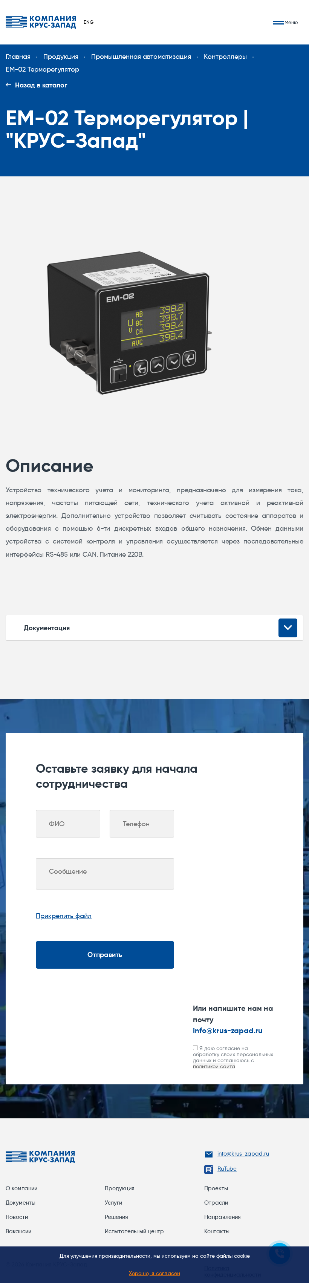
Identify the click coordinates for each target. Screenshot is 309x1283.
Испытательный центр (134, 1231)
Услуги (113, 1202)
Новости (17, 1217)
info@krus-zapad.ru (228, 1030)
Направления (222, 1217)
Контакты (216, 1231)
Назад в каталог (41, 85)
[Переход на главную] (41, 22)
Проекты (216, 1188)
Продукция (120, 1188)
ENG (88, 22)
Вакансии (18, 1231)
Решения (116, 1217)
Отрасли (216, 1202)
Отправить (104, 954)
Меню (291, 22)
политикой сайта (214, 1066)
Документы (20, 1202)
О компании (21, 1188)
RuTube (227, 1168)
